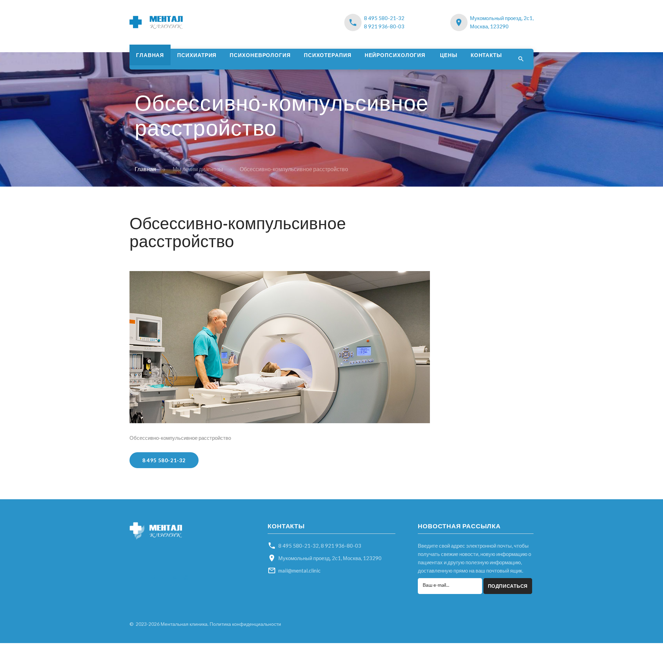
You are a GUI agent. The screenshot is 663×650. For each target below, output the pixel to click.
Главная (150, 55)
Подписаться (508, 586)
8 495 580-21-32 (384, 18)
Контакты (486, 55)
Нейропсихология (395, 55)
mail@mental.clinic (299, 570)
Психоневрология (260, 55)
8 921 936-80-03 (384, 26)
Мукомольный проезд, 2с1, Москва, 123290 (330, 558)
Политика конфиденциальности (245, 624)
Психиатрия (197, 55)
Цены (449, 55)
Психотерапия (328, 55)
